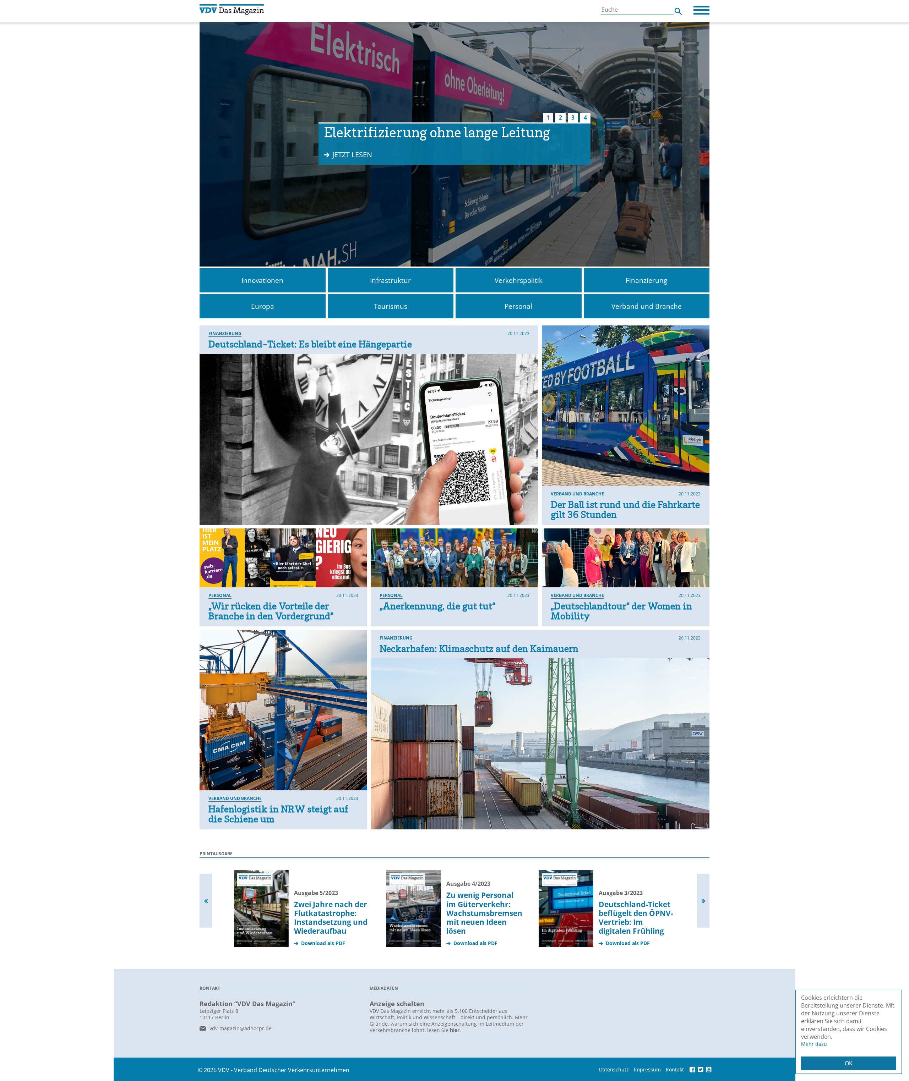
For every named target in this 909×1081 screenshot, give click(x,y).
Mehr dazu (814, 1044)
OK (849, 1063)
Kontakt (675, 1069)
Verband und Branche (646, 306)
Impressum (647, 1069)
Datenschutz (614, 1069)
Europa (262, 306)
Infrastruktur (390, 280)
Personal (518, 306)
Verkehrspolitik (519, 280)
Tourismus (390, 306)
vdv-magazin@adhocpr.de (240, 1028)
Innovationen (262, 280)
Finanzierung (646, 280)
